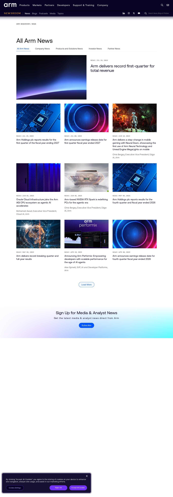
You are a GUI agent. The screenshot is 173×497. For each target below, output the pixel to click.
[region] (46, 483)
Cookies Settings (15, 488)
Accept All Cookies (78, 488)
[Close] (87, 476)
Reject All (58, 488)
